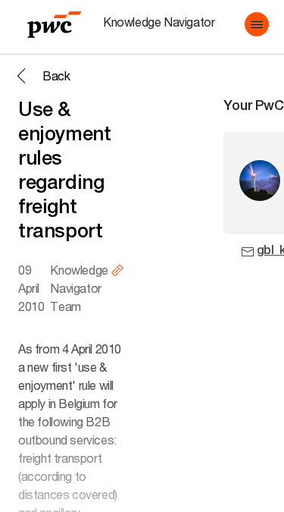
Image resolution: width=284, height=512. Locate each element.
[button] (257, 24)
